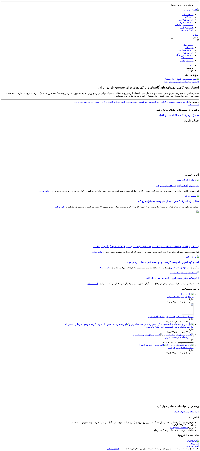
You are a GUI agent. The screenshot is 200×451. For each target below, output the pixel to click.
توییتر (188, 81)
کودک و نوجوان (186, 30)
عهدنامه (125, 102)
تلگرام (161, 115)
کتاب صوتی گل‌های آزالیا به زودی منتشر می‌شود (177, 185)
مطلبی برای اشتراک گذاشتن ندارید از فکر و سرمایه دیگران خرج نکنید (168, 201)
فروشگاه (189, 17)
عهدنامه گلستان (113, 102)
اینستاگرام (176, 115)
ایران (185, 102)
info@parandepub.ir (179, 427)
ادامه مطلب (193, 104)
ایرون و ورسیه (175, 102)
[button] (196, 35)
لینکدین (182, 81)
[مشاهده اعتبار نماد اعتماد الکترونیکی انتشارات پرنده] (190, 446)
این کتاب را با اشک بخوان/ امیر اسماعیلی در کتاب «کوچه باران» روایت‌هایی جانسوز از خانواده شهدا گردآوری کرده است (146, 246)
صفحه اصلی (187, 14)
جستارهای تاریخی (185, 22)
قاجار (102, 102)
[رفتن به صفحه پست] (187, 180)
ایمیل (165, 81)
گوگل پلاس (174, 81)
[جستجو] (172, 38)
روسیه (133, 102)
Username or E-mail (121, 128)
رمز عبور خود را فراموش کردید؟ (100, 168)
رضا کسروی (142, 102)
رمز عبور (127, 140)
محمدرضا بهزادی (91, 102)
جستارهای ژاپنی (186, 20)
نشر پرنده (78, 102)
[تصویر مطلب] (100, 79)
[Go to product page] (97, 294)
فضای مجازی (113, 448)
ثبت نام (84, 159)
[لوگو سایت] (191, 10)
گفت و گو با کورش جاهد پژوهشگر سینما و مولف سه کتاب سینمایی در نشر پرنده (163, 262)
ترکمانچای (163, 102)
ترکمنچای (153, 102)
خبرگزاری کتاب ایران (179, 268)
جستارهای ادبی (186, 27)
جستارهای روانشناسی (183, 25)
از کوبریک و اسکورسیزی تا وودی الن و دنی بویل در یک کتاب (172, 278)
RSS (184, 115)
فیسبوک (195, 81)
